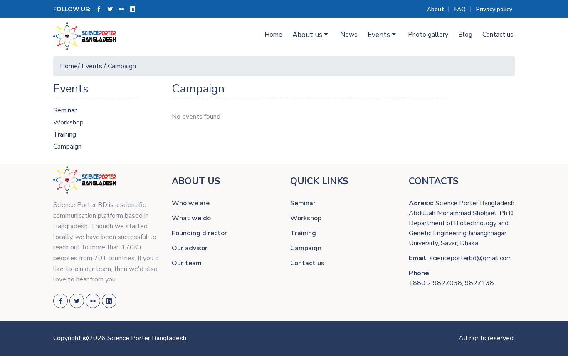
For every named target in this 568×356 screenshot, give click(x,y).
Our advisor (189, 248)
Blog (465, 34)
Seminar (65, 110)
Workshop (68, 122)
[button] (311, 35)
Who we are (191, 203)
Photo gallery (428, 34)
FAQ (460, 9)
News (349, 34)
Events (91, 66)
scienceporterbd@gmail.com (471, 258)
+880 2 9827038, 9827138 (451, 283)
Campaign (122, 66)
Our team (187, 263)
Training (64, 134)
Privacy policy (494, 9)
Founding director (199, 233)
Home (273, 34)
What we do (191, 218)
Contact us (498, 34)
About (435, 9)
